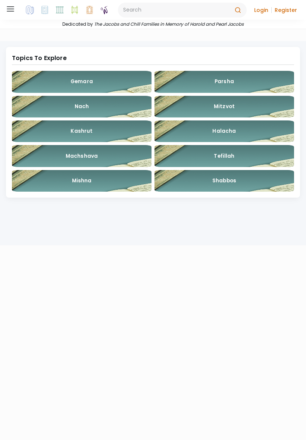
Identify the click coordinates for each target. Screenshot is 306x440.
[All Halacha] (60, 10)
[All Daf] (90, 10)
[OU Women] (104, 10)
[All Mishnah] (45, 10)
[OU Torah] (30, 10)
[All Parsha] (75, 10)
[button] (261, 10)
